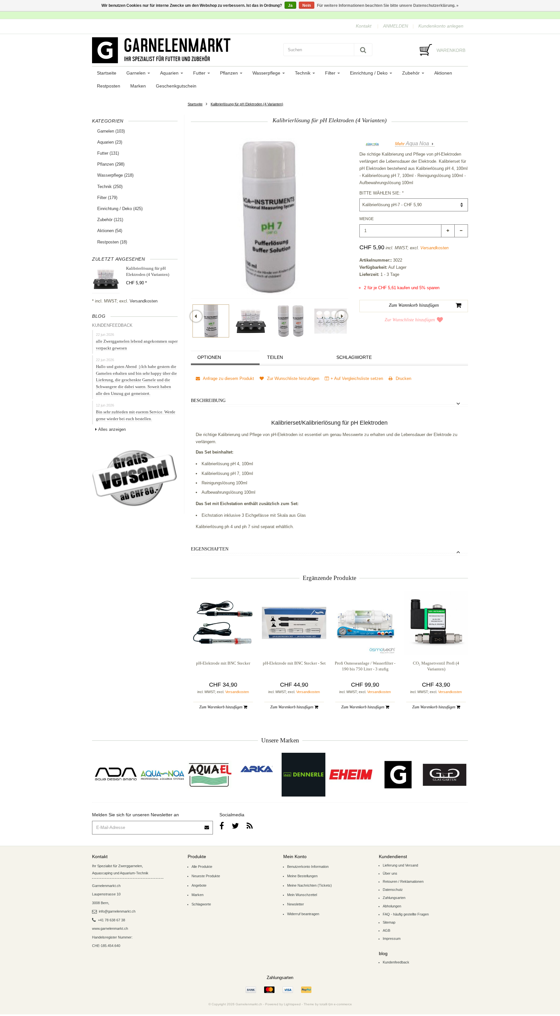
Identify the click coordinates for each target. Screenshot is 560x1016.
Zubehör (411, 73)
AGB (386, 930)
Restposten (108, 86)
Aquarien (170, 73)
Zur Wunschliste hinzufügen (410, 319)
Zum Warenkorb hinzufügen (221, 707)
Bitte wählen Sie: (381, 193)
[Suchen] (363, 49)
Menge (366, 219)
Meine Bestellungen (302, 876)
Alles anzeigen (112, 429)
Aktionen (443, 73)
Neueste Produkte (206, 876)
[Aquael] (209, 775)
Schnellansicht (223, 641)
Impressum (392, 938)
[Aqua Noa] (162, 775)
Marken (138, 86)
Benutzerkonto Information (308, 866)
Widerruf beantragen (303, 914)
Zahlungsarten (394, 898)
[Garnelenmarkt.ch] (184, 50)
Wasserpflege (267, 73)
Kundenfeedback (396, 962)
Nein (306, 5)
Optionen (209, 357)
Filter (331, 73)
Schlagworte (354, 357)
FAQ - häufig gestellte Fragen (406, 914)
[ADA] (115, 775)
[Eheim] (350, 775)
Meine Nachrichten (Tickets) (309, 885)
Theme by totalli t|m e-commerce (328, 1004)
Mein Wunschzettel (302, 895)
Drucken (402, 378)
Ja (290, 5)
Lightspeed (292, 1004)
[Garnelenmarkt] (397, 775)
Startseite (106, 73)
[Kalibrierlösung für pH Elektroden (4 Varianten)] (210, 320)
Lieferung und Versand (400, 865)
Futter (200, 73)
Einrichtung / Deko (369, 73)
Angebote (199, 885)
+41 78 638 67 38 (111, 920)
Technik (303, 73)
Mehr (412, 143)
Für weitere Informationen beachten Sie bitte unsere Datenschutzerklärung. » (388, 5)
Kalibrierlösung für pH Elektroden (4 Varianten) (247, 104)
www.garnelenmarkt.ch (110, 928)
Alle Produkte (202, 866)
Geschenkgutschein (176, 86)
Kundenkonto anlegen (440, 26)
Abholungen (392, 906)
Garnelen (136, 73)
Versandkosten (144, 301)
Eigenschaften (209, 549)
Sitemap (389, 922)
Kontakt (363, 26)
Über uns (390, 873)
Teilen (275, 357)
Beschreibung (208, 400)
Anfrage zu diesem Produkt (228, 378)
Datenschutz (393, 890)
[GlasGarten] (444, 775)
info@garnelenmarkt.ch (117, 911)
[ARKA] (256, 769)
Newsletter (295, 904)
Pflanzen (229, 73)
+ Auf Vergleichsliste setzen (357, 378)
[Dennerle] (303, 775)
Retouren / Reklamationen (403, 881)
